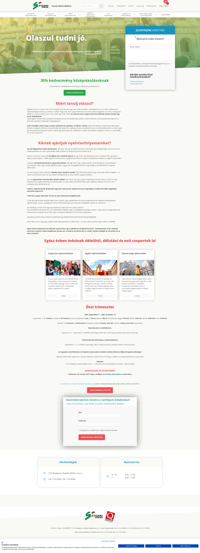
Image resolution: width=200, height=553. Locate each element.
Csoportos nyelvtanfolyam (30, 14)
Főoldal (111, 6)
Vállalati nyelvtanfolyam (50, 14)
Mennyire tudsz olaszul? (150, 38)
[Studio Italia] (41, 6)
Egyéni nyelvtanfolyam (70, 14)
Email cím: (82, 421)
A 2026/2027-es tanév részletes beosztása (76, 384)
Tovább (63, 296)
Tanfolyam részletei (74, 93)
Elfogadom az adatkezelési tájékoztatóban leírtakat (98, 430)
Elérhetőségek (164, 6)
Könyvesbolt (121, 6)
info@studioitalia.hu (137, 81)
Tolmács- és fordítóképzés (126, 14)
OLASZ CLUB (140, 6)
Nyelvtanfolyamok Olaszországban (146, 14)
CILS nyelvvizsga (108, 14)
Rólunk (130, 6)
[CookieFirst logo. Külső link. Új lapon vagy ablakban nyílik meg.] (2, 543)
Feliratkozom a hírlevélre (92, 437)
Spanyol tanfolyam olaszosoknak (90, 14)
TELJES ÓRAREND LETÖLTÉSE (100, 390)
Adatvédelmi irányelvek (108, 541)
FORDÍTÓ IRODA (151, 6)
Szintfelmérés (165, 15)
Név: (80, 412)
